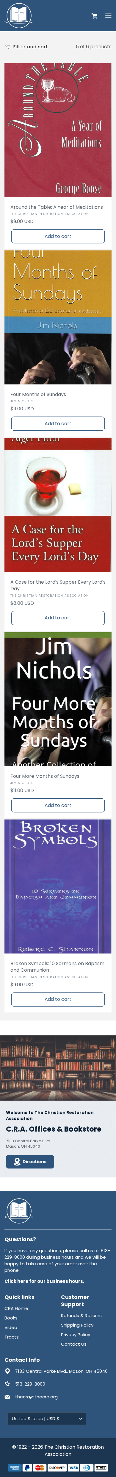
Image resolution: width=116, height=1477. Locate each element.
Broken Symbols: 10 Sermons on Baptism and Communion (57, 966)
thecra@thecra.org (36, 1397)
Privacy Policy (75, 1334)
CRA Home (16, 1308)
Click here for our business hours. (44, 1281)
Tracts (11, 1337)
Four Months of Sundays (38, 394)
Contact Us (74, 1344)
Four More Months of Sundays (44, 776)
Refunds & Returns (81, 1315)
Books (11, 1318)
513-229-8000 (30, 1384)
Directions (34, 1162)
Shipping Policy (77, 1325)
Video (10, 1327)
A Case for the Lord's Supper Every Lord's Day (58, 585)
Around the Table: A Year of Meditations (56, 207)
